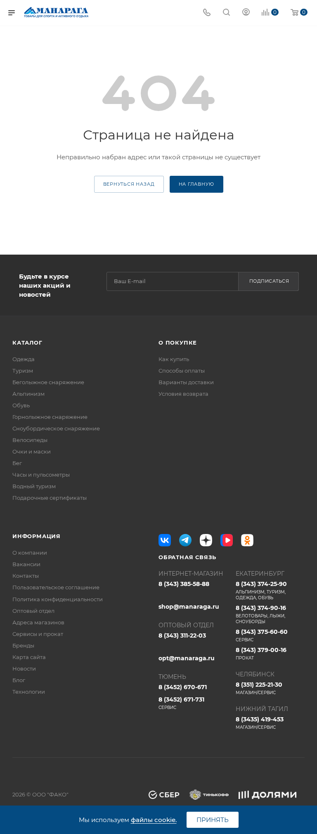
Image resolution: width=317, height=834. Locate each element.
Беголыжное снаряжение (48, 382)
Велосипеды (29, 440)
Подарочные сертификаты (49, 497)
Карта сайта (29, 657)
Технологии (28, 691)
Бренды (23, 645)
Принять (212, 820)
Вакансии (26, 564)
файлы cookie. (154, 820)
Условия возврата (183, 393)
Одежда (23, 359)
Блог (18, 680)
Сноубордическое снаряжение (56, 428)
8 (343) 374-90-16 (261, 614)
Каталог (27, 342)
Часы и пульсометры (41, 474)
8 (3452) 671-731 (181, 703)
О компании (29, 552)
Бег (17, 463)
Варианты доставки (186, 382)
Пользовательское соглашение (55, 587)
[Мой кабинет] (246, 13)
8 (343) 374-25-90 (261, 590)
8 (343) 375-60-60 (262, 635)
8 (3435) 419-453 (260, 723)
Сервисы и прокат (37, 634)
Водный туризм (34, 486)
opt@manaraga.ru (186, 658)
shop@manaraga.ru (188, 606)
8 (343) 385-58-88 (183, 584)
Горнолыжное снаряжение (50, 416)
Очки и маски (31, 451)
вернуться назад (129, 184)
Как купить (173, 359)
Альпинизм (28, 393)
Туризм (22, 370)
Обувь (21, 405)
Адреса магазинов (38, 622)
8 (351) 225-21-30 (259, 688)
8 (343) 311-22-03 (182, 635)
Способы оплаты (181, 370)
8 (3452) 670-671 (182, 687)
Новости (24, 668)
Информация (36, 536)
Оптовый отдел (33, 610)
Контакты (25, 575)
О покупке (177, 342)
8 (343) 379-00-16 (261, 653)
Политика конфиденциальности (57, 599)
